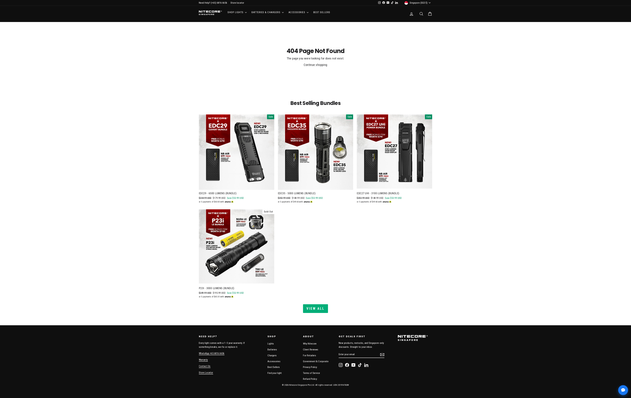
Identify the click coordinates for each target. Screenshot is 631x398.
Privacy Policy (310, 367)
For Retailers (309, 355)
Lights (271, 343)
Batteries (272, 349)
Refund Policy (310, 378)
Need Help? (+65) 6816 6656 (213, 2)
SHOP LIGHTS (236, 12)
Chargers (272, 355)
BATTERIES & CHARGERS (266, 12)
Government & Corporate (315, 361)
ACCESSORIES (297, 12)
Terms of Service (311, 373)
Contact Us (204, 366)
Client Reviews (310, 349)
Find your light (275, 373)
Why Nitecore (309, 343)
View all (315, 308)
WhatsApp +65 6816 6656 (211, 353)
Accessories (274, 361)
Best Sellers (321, 12)
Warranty (203, 359)
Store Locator (206, 372)
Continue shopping (315, 64)
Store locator (237, 2)
